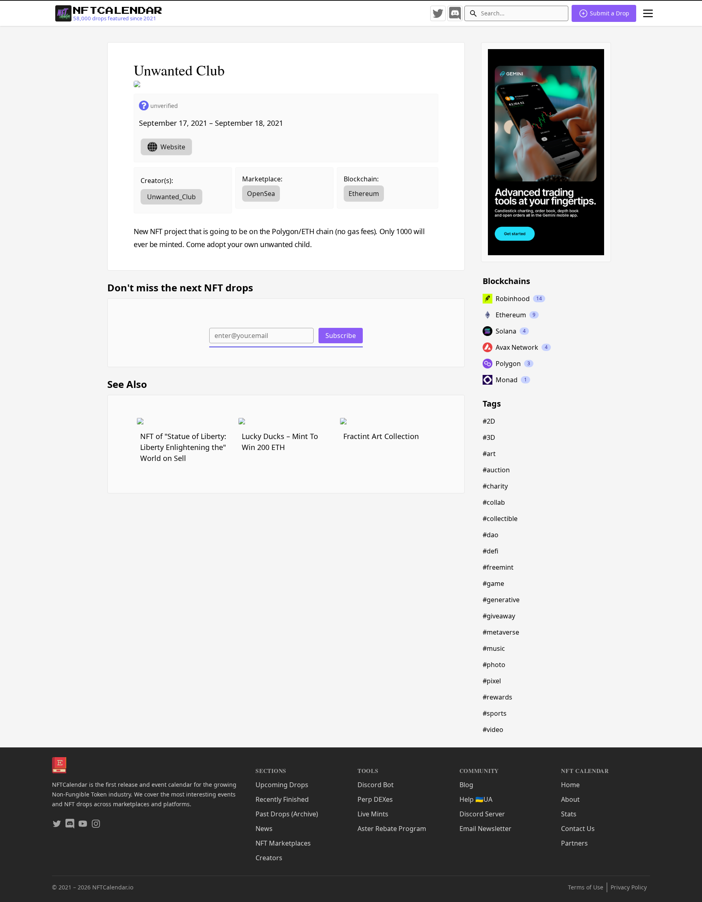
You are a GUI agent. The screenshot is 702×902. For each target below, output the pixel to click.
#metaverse (501, 632)
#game (493, 583)
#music (494, 648)
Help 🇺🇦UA (475, 799)
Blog (466, 784)
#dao (490, 534)
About (570, 799)
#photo (494, 664)
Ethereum (364, 193)
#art (489, 453)
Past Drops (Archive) (287, 813)
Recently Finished (282, 799)
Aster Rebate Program (392, 828)
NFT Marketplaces (283, 843)
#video (493, 729)
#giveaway (499, 615)
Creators (269, 857)
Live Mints (373, 813)
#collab (494, 502)
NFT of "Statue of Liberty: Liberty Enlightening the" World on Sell (183, 447)
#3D (489, 437)
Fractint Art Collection (381, 436)
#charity (495, 486)
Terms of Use (585, 887)
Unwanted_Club (171, 196)
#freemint (498, 567)
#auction (496, 469)
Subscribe (340, 335)
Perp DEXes (375, 799)
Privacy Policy (629, 887)
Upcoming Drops (282, 784)
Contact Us (578, 828)
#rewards (497, 697)
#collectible (500, 518)
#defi (490, 551)
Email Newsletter (485, 828)
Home (570, 784)
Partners (574, 843)
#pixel (492, 680)
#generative (501, 599)
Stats (568, 813)
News (264, 828)
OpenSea (261, 193)
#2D (489, 421)
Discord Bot (376, 784)
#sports (495, 713)
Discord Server (482, 813)
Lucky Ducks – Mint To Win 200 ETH (280, 441)
